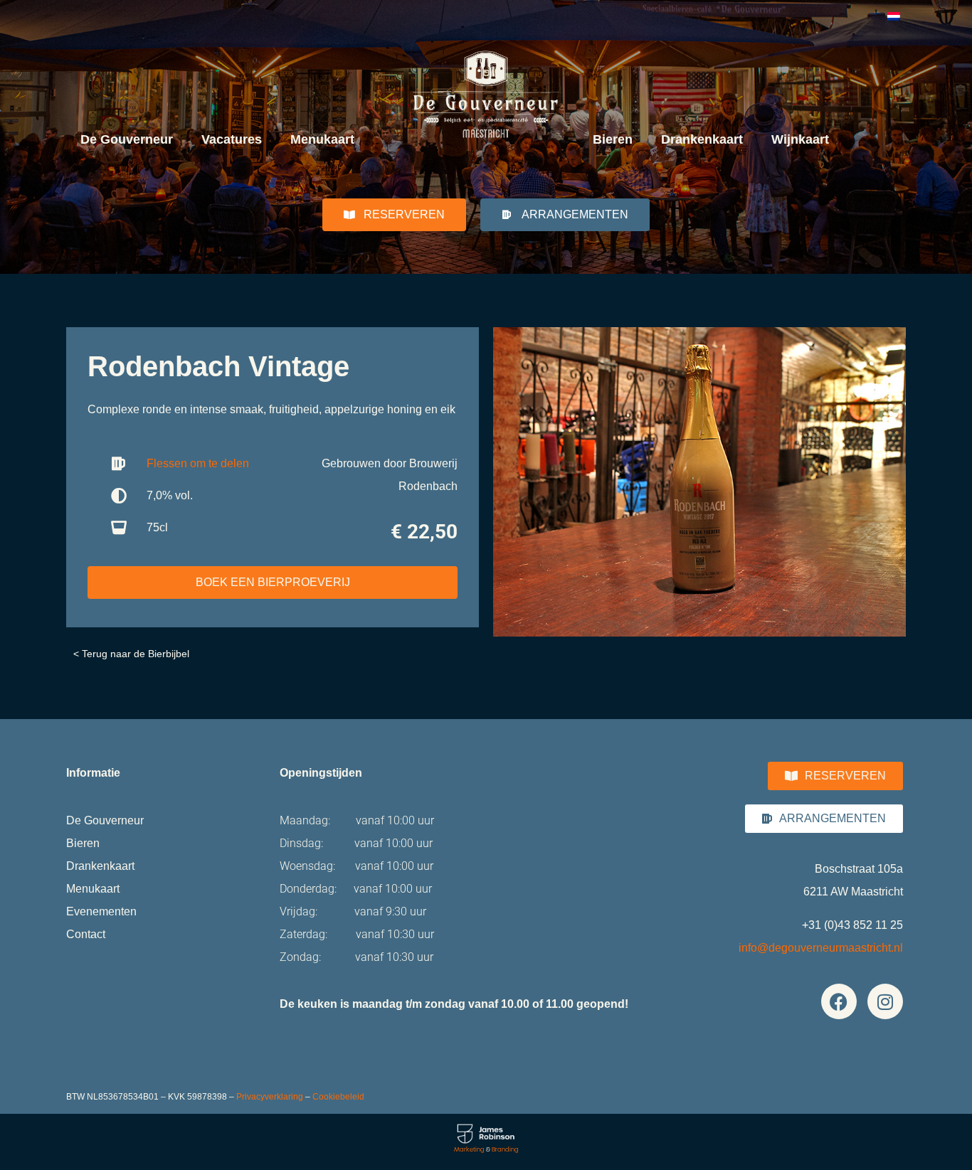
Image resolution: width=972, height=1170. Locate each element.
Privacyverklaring (269, 1097)
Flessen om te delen (198, 463)
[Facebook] (839, 1001)
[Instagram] (885, 1001)
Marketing (469, 1149)
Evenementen (101, 911)
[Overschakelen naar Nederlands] (893, 15)
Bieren (613, 139)
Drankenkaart (702, 139)
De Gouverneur (126, 139)
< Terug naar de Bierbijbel (131, 653)
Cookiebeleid (338, 1097)
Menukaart (322, 139)
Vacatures (231, 139)
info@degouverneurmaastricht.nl (821, 948)
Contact (85, 934)
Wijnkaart (800, 139)
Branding (505, 1149)
